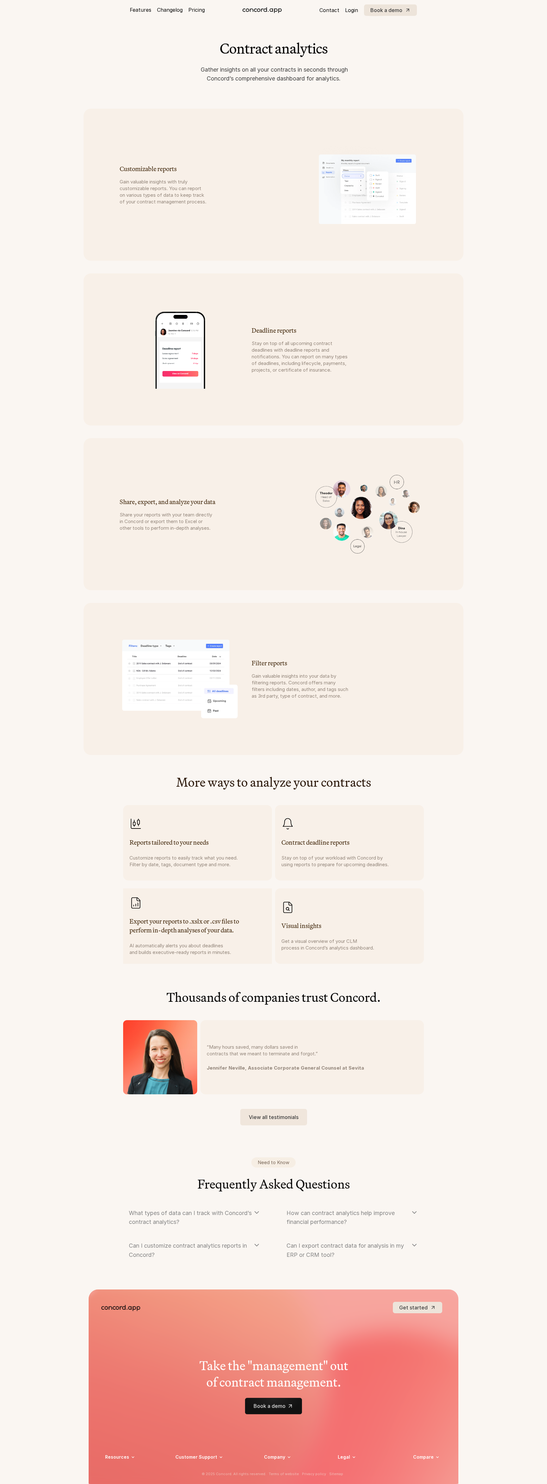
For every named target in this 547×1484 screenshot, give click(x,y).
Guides (112, 1477)
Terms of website (284, 1474)
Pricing (196, 10)
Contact (329, 10)
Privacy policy (352, 1469)
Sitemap (336, 1474)
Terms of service (355, 1477)
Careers (272, 1469)
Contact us (275, 1477)
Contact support (193, 1477)
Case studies (118, 1469)
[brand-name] (262, 10)
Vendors (422, 1466)
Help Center (187, 1469)
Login (351, 10)
